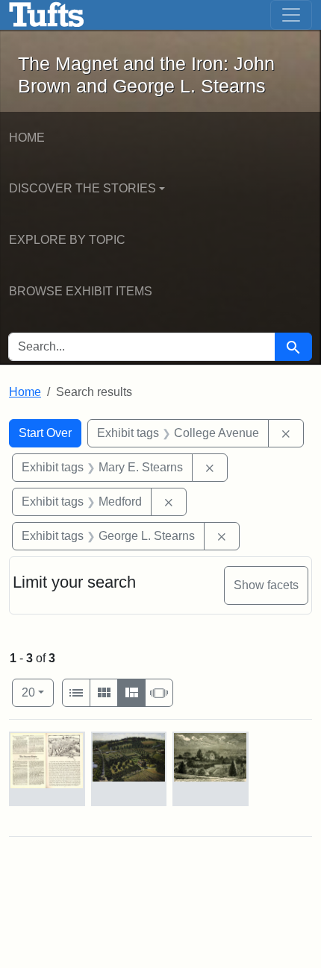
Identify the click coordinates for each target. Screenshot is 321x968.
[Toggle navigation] (291, 15)
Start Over (45, 433)
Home (27, 137)
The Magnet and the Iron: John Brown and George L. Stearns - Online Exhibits (46, 15)
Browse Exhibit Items (80, 291)
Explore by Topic (67, 239)
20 (38, 692)
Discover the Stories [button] (82, 188)
